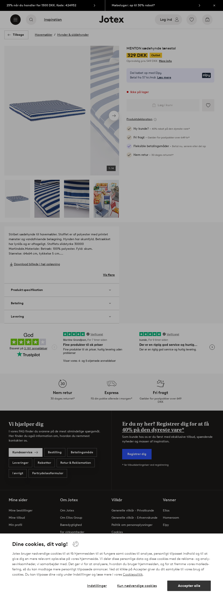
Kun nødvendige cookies (137, 586)
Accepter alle (189, 586)
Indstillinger (97, 586)
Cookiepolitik (133, 574)
